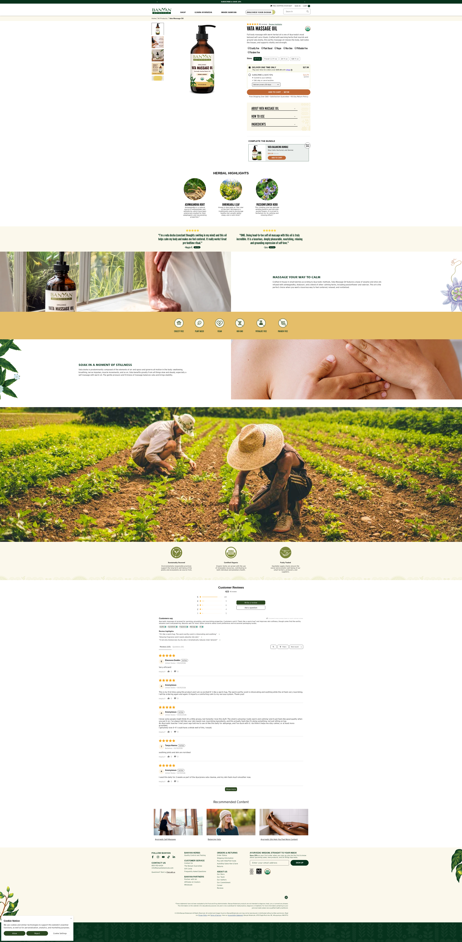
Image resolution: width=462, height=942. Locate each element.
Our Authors (222, 880)
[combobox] (296, 11)
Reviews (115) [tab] (165, 647)
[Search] (307, 11)
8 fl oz (257, 59)
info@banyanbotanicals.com (162, 868)
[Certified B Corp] (251, 872)
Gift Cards (188, 869)
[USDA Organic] (267, 872)
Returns (220, 866)
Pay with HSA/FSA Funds (226, 861)
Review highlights (275, 24)
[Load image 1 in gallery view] (158, 29)
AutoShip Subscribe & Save (227, 864)
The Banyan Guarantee (193, 866)
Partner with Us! (190, 879)
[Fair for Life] (258, 872)
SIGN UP (299, 863)
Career (219, 885)
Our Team (221, 877)
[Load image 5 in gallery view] (158, 42)
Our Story (221, 874)
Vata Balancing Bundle (278, 147)
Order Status (222, 855)
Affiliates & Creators (192, 882)
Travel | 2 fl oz (270, 59)
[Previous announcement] (157, 2)
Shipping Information (225, 858)
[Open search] (273, 647)
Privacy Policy (202, 915)
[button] (306, 6)
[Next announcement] (304, 2)
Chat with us (171, 872)
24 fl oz (284, 59)
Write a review (250, 602)
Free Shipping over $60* (282, 6)
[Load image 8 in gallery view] (158, 69)
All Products (162, 18)
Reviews (220, 888)
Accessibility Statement (235, 915)
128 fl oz (295, 59)
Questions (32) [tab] (178, 647)
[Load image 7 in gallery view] (158, 55)
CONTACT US (159, 863)
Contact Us (188, 863)
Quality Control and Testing (195, 855)
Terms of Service (215, 915)
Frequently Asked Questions (195, 871)
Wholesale (188, 885)
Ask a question (251, 608)
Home (154, 18)
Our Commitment (223, 882)
